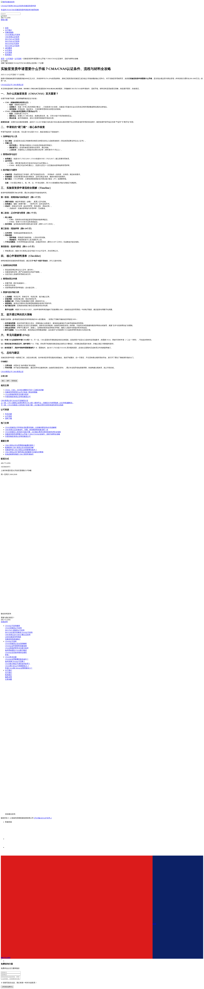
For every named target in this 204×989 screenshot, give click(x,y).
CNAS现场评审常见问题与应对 (16, 394)
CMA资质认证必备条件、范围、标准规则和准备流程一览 (26, 430)
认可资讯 (8, 50)
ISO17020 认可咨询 (12, 41)
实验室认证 (24, 400)
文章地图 (8, 679)
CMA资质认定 (17, 85)
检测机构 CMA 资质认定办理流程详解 (19, 447)
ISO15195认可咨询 (12, 43)
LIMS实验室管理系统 (13, 637)
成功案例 (8, 48)
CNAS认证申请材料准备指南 (16, 646)
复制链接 (14, 381)
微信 (3, 381)
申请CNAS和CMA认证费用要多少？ (18, 668)
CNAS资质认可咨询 (12, 35)
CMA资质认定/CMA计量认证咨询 (17, 635)
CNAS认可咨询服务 (12, 626)
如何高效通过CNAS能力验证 (16, 650)
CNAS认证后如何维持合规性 (16, 652)
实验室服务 (9, 32)
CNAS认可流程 (11, 641)
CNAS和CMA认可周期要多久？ (17, 666)
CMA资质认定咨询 (12, 37)
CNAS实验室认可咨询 (13, 628)
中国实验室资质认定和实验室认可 (18, 396)
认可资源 (8, 52)
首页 (6, 28)
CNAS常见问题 (11, 657)
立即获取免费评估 (7, 987)
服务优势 (8, 677)
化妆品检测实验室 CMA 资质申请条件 (19, 454)
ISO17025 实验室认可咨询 (14, 630)
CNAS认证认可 (6, 85)
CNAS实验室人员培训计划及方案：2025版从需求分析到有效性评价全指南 (33, 432)
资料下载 (8, 418)
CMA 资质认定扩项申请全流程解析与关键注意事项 (24, 452)
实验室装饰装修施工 (12, 639)
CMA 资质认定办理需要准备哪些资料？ (20, 445)
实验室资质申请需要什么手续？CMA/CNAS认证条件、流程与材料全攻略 (32, 434)
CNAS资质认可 (6, 372)
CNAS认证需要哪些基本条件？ (16, 659)
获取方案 (4, 20)
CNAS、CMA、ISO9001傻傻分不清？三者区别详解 (24, 390)
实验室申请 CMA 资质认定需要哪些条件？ (21, 450)
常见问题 (8, 414)
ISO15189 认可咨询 (12, 46)
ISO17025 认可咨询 (12, 39)
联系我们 (8, 55)
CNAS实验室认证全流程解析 (16, 643)
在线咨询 (4, 622)
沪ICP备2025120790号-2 (43, 818)
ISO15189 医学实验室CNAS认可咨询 (19, 632)
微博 (8, 381)
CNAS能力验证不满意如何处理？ (17, 664)
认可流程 (18, 59)
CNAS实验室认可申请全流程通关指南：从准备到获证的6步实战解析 (31, 427)
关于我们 (8, 30)
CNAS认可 (16, 400)
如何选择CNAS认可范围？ (15, 661)
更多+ (7, 655)
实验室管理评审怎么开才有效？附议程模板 (21, 392)
